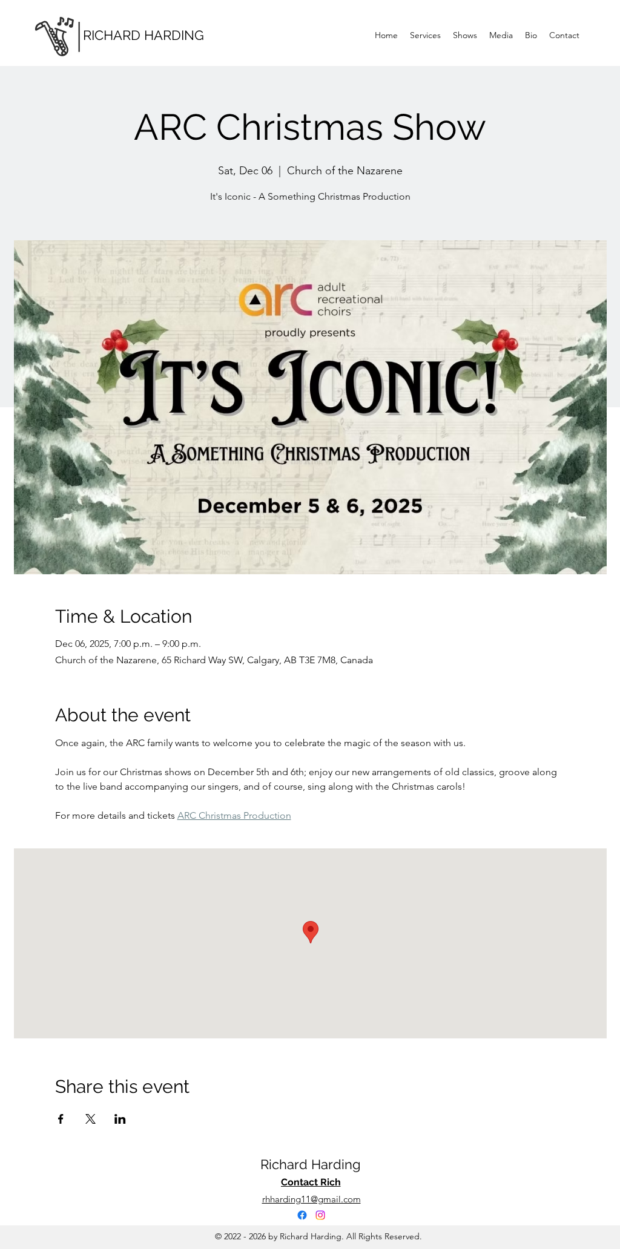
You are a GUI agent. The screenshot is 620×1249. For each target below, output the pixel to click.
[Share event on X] (90, 1119)
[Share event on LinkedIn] (120, 1119)
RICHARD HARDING (143, 35)
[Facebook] (302, 1215)
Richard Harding (310, 1164)
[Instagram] (320, 1215)
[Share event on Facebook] (61, 1119)
